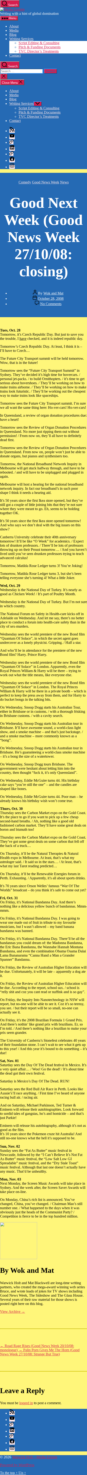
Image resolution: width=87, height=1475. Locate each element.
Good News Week (45, 182)
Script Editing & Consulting (39, 43)
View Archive (12, 1312)
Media (14, 30)
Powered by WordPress (17, 1465)
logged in (26, 1403)
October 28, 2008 (51, 299)
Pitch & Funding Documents (40, 47)
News (64, 182)
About (14, 26)
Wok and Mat (53, 293)
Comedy (25, 182)
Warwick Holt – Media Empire (34, 1457)
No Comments (50, 304)
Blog (12, 35)
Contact (15, 55)
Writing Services (21, 39)
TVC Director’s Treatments (39, 51)
